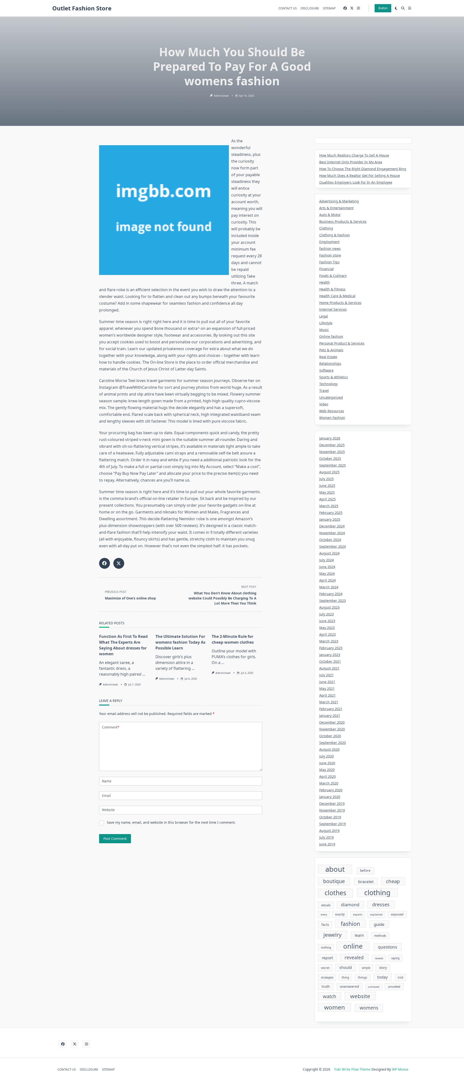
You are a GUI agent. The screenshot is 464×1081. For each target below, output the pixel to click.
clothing (377, 892)
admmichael (221, 95)
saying (395, 958)
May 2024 (327, 573)
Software (326, 370)
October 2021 (330, 661)
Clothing (326, 228)
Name (106, 781)
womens (369, 1008)
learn (359, 935)
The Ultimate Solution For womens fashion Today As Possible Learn (180, 642)
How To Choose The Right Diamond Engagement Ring (362, 168)
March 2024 (328, 587)
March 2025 (328, 506)
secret (325, 968)
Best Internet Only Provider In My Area (350, 162)
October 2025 (330, 458)
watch (329, 996)
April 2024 (327, 580)
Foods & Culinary (333, 275)
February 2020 (330, 790)
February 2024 (330, 593)
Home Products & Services (340, 302)
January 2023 (329, 654)
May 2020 (327, 769)
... (143, 674)
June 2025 (327, 485)
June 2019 (327, 844)
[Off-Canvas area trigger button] (409, 8)
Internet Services (333, 309)
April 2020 (327, 776)
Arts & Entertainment (336, 208)
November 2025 (332, 451)
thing (345, 977)
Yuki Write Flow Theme (352, 1069)
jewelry (332, 934)
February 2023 (330, 648)
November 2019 (332, 810)
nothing (326, 947)
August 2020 (329, 749)
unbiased (373, 986)
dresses (381, 904)
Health (324, 282)
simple (366, 968)
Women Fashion (332, 417)
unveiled (394, 986)
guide (379, 924)
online (352, 946)
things (362, 977)
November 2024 (332, 533)
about (335, 869)
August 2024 (329, 553)
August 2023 (329, 607)
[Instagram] (358, 8)
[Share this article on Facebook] (104, 563)
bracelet (366, 881)
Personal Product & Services (341, 343)
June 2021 (327, 681)
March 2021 (328, 702)
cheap (393, 881)
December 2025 (332, 445)
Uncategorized (331, 397)
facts (325, 924)
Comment (110, 727)
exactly (340, 914)
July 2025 (326, 478)
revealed (354, 957)
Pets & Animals (331, 350)
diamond (350, 905)
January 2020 (329, 796)
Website (108, 809)
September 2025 (332, 465)
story (383, 968)
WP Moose (400, 1069)
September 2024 (332, 546)
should (345, 967)
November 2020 (332, 729)
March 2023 (328, 641)
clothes (335, 893)
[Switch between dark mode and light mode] (396, 8)
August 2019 (329, 830)
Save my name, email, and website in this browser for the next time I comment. (171, 822)
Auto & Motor (330, 214)
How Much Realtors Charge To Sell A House (354, 155)
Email (106, 795)
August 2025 (329, 472)
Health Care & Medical (337, 296)
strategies (327, 977)
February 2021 (330, 708)
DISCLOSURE (310, 8)
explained (376, 914)
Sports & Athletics (333, 377)
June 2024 (327, 566)
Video (323, 404)
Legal (323, 316)
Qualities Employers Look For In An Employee (355, 182)
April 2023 (327, 634)
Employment (329, 241)
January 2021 (329, 715)
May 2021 (327, 688)
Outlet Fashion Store (81, 8)
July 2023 (326, 614)
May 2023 (327, 627)
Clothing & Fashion (334, 235)
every (324, 914)
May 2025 (327, 492)
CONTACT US (287, 8)
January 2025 (329, 519)
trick (400, 977)
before (365, 870)
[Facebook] (345, 8)
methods (380, 936)
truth (326, 986)
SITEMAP (329, 8)
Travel (324, 390)
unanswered (349, 986)
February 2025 (330, 512)
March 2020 (328, 783)
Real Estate (328, 356)
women (334, 1007)
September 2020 (332, 742)
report (327, 957)
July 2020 (326, 756)
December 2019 (332, 803)
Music (324, 329)
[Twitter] (352, 8)
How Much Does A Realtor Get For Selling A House (359, 175)
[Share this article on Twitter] (118, 563)
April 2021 (327, 695)
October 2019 (330, 817)
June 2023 (327, 621)
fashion (350, 924)
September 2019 (332, 824)
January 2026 (329, 438)
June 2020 (327, 763)
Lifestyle (326, 323)
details (326, 905)
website (360, 996)
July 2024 (326, 560)
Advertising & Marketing (339, 201)
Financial (326, 269)
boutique (334, 881)
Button (382, 8)
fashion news (330, 248)
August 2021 (329, 668)
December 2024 (332, 526)
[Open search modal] (403, 8)
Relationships (330, 363)
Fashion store (330, 255)
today (382, 977)
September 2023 (332, 600)
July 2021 (326, 675)
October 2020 (330, 736)
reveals (379, 958)
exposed (397, 914)
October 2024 (330, 539)
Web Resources (331, 411)
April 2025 (327, 499)
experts (357, 914)
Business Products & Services (343, 221)
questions (387, 947)
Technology (328, 384)
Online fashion (331, 336)
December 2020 (332, 722)
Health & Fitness (332, 289)
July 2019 (326, 837)
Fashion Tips (329, 262)
